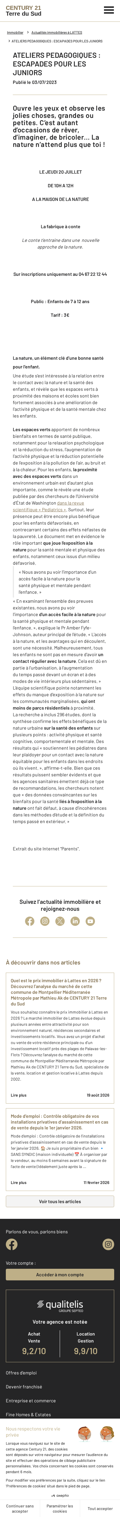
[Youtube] (90, 921)
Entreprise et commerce (31, 1400)
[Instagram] (45, 921)
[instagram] (108, 1244)
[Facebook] (29, 921)
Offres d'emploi (21, 1372)
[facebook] (11, 1244)
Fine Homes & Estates (28, 1414)
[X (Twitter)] (60, 921)
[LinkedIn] (75, 921)
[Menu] (109, 9)
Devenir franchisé (24, 1386)
